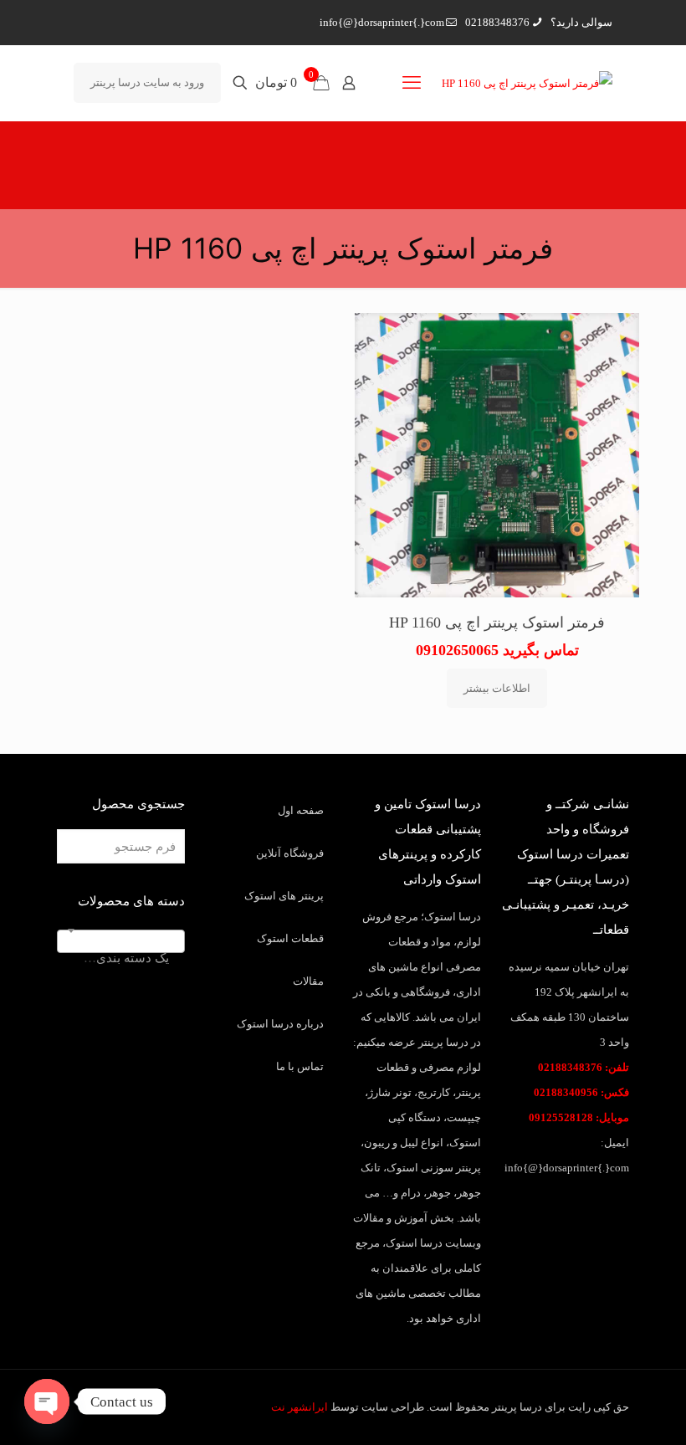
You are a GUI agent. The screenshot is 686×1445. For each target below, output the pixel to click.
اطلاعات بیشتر (496, 688)
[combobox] (121, 941)
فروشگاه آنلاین (290, 853)
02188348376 (497, 22)
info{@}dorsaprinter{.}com (382, 22)
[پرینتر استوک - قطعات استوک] (527, 82)
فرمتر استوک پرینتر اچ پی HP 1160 (497, 622)
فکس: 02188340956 (581, 1092)
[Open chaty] (46, 1401)
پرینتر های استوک (284, 895)
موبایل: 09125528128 (579, 1117)
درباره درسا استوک (280, 1023)
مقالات (308, 981)
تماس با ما (300, 1066)
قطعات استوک (290, 938)
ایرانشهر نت (299, 1407)
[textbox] (121, 957)
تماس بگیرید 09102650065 (497, 650)
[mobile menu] (411, 83)
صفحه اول (301, 810)
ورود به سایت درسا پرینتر (147, 82)
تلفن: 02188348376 (583, 1067)
